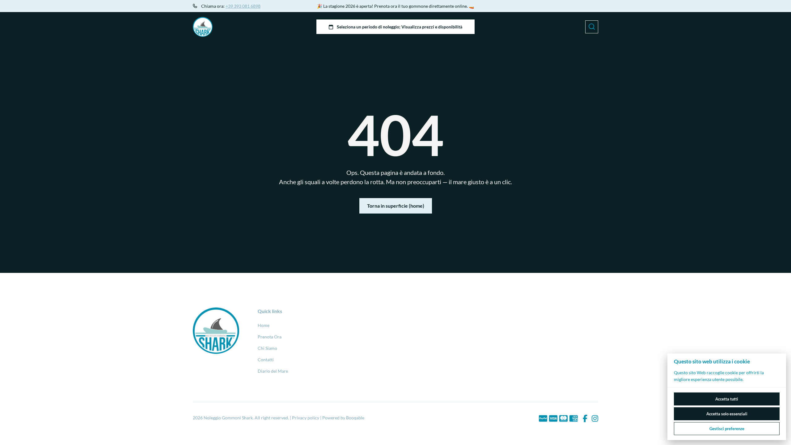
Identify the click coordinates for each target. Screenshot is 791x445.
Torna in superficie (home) (395, 206)
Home (263, 325)
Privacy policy (305, 417)
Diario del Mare (273, 371)
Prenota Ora (269, 336)
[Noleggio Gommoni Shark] (203, 27)
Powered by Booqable (343, 417)
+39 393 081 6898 (243, 6)
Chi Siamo (267, 348)
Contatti (266, 359)
